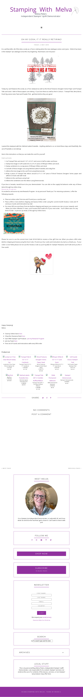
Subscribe (41, 568)
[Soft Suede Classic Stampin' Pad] (72, 362)
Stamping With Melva (36, 692)
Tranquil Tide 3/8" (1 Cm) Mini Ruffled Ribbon (38, 384)
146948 (38, 387)
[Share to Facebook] (46, 398)
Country (41, 606)
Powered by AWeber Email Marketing (41, 620)
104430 (67, 381)
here (20, 334)
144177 (41, 369)
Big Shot (9, 377)
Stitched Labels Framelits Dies (24, 380)
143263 (9, 379)
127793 (9, 367)
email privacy (47, 617)
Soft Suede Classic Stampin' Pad (72, 365)
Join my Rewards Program (35, 339)
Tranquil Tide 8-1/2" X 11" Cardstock (25, 365)
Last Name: (41, 597)
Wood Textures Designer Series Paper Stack (41, 366)
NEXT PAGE (6, 468)
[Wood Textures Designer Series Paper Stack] (40, 362)
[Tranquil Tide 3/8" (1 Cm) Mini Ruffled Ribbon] (38, 381)
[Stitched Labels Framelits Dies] (23, 378)
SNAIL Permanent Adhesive (52, 383)
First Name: (41, 593)
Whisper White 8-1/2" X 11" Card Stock (57, 365)
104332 (52, 386)
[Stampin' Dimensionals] (66, 378)
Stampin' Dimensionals (66, 380)
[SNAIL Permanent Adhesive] (52, 381)
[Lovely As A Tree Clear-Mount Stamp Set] (9, 362)
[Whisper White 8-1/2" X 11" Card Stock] (56, 362)
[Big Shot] (9, 375)
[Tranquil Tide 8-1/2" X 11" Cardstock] (25, 362)
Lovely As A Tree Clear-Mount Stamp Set (9, 365)
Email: (41, 601)
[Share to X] (43, 398)
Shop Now (41, 554)
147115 (73, 367)
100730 (57, 367)
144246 (25, 367)
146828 (24, 383)
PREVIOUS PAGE (74, 468)
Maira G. (57, 692)
